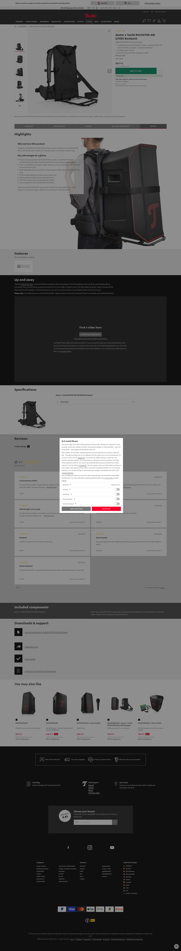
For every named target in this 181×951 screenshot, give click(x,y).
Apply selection (76, 509)
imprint (64, 480)
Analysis (65, 489)
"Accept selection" (68, 473)
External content (68, 504)
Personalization (68, 499)
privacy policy (108, 478)
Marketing (66, 494)
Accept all (106, 509)
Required (66, 485)
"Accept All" (83, 465)
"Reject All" (81, 458)
